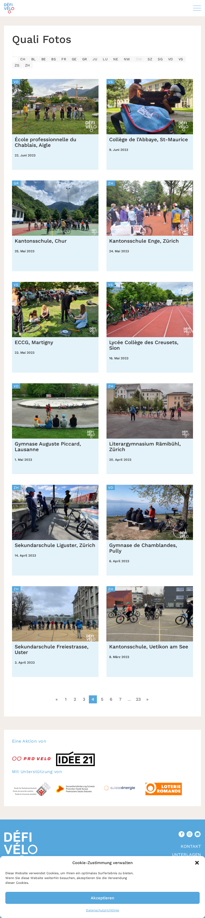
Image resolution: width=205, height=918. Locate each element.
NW (127, 59)
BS (53, 59)
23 (138, 699)
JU (95, 59)
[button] (197, 862)
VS (181, 59)
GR (84, 59)
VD (170, 59)
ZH (27, 65)
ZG (17, 65)
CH (23, 59)
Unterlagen (186, 854)
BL (33, 59)
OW (139, 59)
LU (105, 59)
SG (160, 59)
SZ (150, 59)
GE (74, 59)
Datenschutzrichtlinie (102, 910)
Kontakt (191, 846)
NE (115, 59)
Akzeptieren (102, 898)
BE (43, 59)
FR (63, 59)
